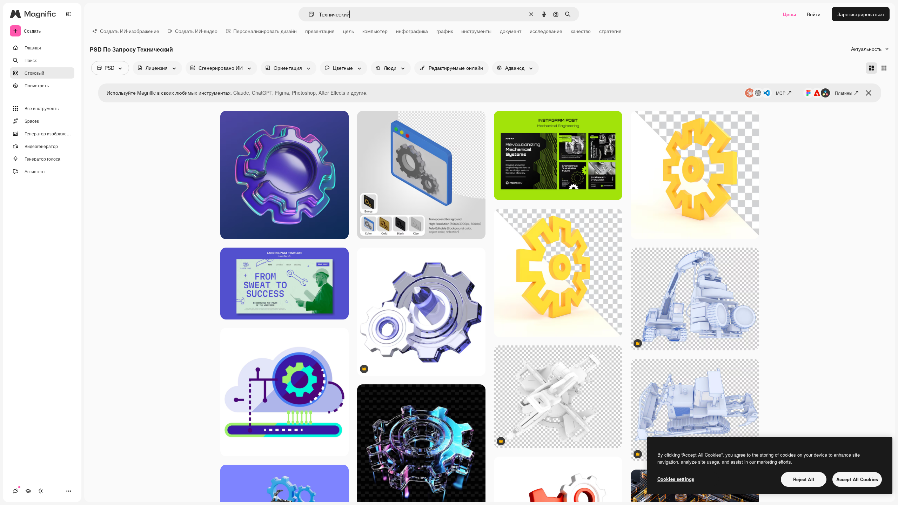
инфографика (412, 30)
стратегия (610, 30)
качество (581, 30)
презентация (320, 30)
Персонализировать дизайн (265, 30)
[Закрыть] (868, 93)
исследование (546, 30)
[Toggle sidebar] (68, 14)
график (444, 30)
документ (510, 30)
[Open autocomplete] (308, 14)
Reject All (803, 479)
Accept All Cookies (857, 479)
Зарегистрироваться (860, 14)
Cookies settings (675, 479)
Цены (789, 14)
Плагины (843, 93)
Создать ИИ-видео (196, 30)
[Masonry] (871, 68)
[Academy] (28, 491)
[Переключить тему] (40, 491)
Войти (813, 14)
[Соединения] (15, 491)
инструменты (476, 30)
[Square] (884, 68)
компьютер (375, 30)
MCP (780, 93)
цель (348, 30)
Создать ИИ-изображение (129, 30)
